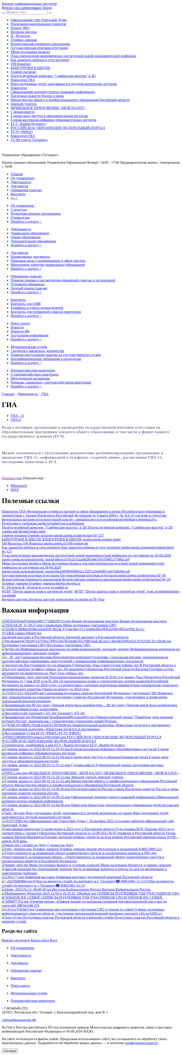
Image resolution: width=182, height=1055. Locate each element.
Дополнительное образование (33, 241)
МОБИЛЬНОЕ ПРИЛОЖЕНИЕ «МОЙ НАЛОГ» (48, 108)
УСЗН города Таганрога (29, 140)
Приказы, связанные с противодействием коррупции (51, 382)
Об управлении (22, 205)
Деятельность (21, 229)
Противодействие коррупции (33, 370)
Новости (17, 327)
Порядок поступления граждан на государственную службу (56, 355)
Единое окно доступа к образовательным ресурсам (49, 116)
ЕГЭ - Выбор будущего (28, 124)
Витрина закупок (24, 32)
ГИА (45, 394)
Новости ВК (20, 331)
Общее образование (26, 237)
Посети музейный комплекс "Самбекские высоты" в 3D (53, 76)
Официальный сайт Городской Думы (39, 20)
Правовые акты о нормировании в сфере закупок (48, 261)
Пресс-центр (20, 323)
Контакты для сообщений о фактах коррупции (46, 312)
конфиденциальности (141, 1043)
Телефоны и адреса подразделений (37, 308)
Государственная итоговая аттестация (39, 48)
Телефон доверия (24, 40)
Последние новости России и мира (37, 96)
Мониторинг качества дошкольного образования (48, 265)
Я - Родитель (20, 36)
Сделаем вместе (23, 112)
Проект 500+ (20, 28)
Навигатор (19, 88)
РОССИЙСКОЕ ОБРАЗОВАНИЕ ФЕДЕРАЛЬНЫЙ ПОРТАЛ (58, 128)
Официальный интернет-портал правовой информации (53, 92)
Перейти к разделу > (26, 221)
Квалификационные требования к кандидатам (46, 359)
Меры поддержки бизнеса (30, 52)
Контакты (18, 300)
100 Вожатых (21, 64)
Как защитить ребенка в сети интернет (40, 60)
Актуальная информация (29, 335)
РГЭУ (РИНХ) (22, 132)
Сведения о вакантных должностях (37, 351)
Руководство (20, 217)
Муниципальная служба (29, 347)
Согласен (10, 1051)
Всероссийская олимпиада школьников (40, 44)
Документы (19, 253)
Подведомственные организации (36, 213)
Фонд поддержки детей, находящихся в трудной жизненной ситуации (64, 84)
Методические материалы (30, 378)
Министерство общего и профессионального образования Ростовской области (70, 100)
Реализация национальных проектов (38, 24)
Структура (19, 209)
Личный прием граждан (29, 288)
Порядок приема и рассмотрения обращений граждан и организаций (63, 280)
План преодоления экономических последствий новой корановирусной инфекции (73, 56)
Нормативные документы (30, 257)
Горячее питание (23, 72)
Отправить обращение (28, 284)
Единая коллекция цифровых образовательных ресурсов (53, 120)
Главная (8, 394)
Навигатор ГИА (23, 80)
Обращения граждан (26, 276)
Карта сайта (40, 940)
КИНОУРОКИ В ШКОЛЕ (30, 68)
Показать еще (12, 478)
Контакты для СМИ (26, 304)
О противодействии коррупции (35, 374)
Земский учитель (23, 104)
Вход (53, 940)
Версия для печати (16, 940)
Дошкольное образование (30, 233)
